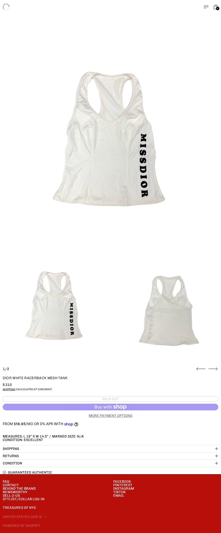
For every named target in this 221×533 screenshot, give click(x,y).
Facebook (122, 481)
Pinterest (122, 485)
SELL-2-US (11, 495)
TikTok (119, 492)
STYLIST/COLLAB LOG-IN (23, 499)
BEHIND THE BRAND (19, 488)
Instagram (123, 488)
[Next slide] (213, 369)
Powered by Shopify (21, 526)
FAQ (6, 481)
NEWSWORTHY (15, 492)
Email (118, 495)
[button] (111, 144)
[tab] (55, 308)
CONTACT (11, 485)
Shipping (9, 389)
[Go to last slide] (201, 369)
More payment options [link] (110, 415)
